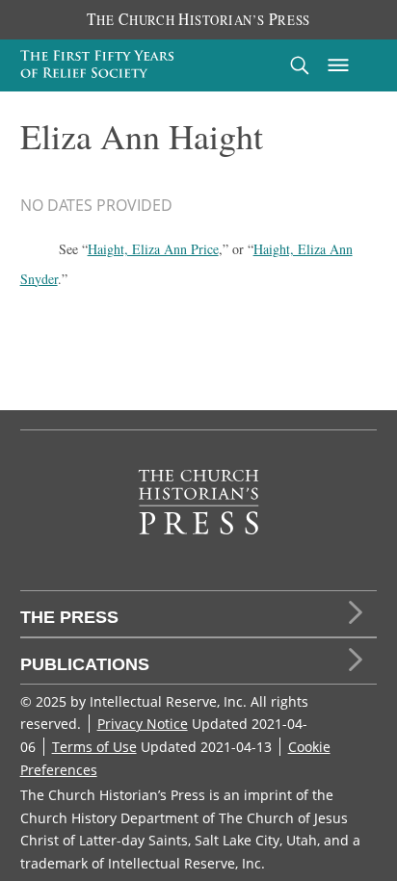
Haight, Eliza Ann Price (153, 249)
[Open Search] (299, 65)
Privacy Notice (142, 723)
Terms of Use (94, 747)
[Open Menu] (338, 65)
